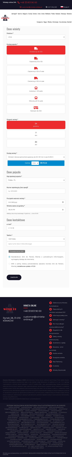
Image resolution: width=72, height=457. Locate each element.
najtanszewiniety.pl (29, 421)
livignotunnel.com (47, 417)
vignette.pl (61, 429)
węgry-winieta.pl (42, 444)
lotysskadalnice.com (25, 419)
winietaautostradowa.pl (15, 436)
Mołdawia (48, 14)
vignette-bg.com (48, 427)
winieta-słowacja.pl (61, 433)
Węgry (45, 22)
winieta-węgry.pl (23, 434)
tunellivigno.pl (23, 427)
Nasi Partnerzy (57, 362)
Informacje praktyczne (60, 315)
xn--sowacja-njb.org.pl (56, 444)
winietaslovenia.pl (29, 439)
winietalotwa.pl (22, 438)
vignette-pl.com (12, 429)
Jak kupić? (14, 14)
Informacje (55, 22)
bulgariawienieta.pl (11, 409)
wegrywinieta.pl (10, 433)
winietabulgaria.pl (30, 436)
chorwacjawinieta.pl (16, 411)
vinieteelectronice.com (54, 431)
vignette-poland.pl (25, 429)
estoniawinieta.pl (13, 416)
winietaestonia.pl (10, 438)
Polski (65, 7)
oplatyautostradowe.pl (44, 421)
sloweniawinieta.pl (27, 426)
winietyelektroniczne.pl (30, 443)
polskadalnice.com (13, 422)
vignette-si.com (51, 429)
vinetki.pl (26, 431)
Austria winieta (57, 353)
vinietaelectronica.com (38, 431)
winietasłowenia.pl (27, 441)
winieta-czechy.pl (35, 433)
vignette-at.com (35, 427)
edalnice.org (15, 414)
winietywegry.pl (58, 443)
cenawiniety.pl (52, 409)
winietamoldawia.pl (35, 438)
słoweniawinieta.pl (11, 427)
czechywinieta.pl (43, 411)
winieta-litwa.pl (48, 433)
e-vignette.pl (53, 412)
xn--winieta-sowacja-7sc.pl (53, 446)
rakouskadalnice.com (28, 422)
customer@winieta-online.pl (31, 7)
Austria (20, 14)
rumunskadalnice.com (57, 422)
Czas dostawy (62, 22)
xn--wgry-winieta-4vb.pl (36, 446)
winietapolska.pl (62, 438)
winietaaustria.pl (45, 434)
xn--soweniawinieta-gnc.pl (18, 446)
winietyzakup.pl (30, 444)
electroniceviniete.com (53, 414)
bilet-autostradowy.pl (40, 407)
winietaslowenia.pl (56, 439)
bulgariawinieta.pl (24, 409)
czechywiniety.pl (56, 411)
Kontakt (69, 22)
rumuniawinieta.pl (42, 422)
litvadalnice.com (58, 416)
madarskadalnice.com (41, 419)
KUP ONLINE (52, 7)
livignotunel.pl (34, 417)
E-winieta (56, 366)
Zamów (13, 277)
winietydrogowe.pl (15, 443)
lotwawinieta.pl (12, 419)
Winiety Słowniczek (59, 370)
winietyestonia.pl (45, 443)
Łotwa (43, 14)
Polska (53, 14)
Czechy (30, 14)
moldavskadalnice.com (57, 419)
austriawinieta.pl (26, 407)
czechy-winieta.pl (30, 411)
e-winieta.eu (63, 412)
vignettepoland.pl (15, 431)
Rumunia (58, 14)
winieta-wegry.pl (11, 434)
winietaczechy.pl (58, 436)
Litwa (39, 14)
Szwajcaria (40, 22)
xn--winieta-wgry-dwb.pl (36, 448)
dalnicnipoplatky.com (12, 412)
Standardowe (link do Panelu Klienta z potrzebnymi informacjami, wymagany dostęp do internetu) (37, 258)
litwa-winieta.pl (13, 417)
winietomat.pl (51, 441)
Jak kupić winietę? (59, 320)
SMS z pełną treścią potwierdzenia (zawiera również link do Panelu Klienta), (37, 265)
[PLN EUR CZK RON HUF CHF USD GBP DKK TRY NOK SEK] (35, 163)
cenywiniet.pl (63, 409)
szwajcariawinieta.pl (57, 426)
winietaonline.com (49, 438)
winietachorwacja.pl (44, 436)
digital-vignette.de (41, 412)
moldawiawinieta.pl (14, 421)
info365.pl (48, 416)
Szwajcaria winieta (59, 357)
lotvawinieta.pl (59, 417)
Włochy (50, 22)
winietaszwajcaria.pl (13, 441)
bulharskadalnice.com (39, 409)
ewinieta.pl (40, 416)
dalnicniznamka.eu (27, 412)
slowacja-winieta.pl (58, 424)
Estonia (35, 14)
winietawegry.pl (40, 441)
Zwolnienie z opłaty (59, 343)
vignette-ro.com (38, 429)
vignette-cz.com (61, 427)
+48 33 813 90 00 (28, 2)
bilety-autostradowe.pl (56, 407)
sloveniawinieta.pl (13, 424)
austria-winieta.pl (14, 407)
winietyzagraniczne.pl (16, 444)
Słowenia (69, 14)
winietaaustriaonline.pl (59, 434)
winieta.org (34, 434)
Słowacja (63, 14)
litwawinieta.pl (23, 417)
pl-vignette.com (58, 421)
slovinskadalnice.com (44, 424)
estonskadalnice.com (28, 416)
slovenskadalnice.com (28, 424)
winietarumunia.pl (16, 439)
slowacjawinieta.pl (14, 426)
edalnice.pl (24, 414)
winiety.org (61, 441)
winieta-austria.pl (22, 433)
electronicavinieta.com (36, 414)
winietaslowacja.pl (42, 439)
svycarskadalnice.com (42, 426)
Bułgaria (25, 14)
